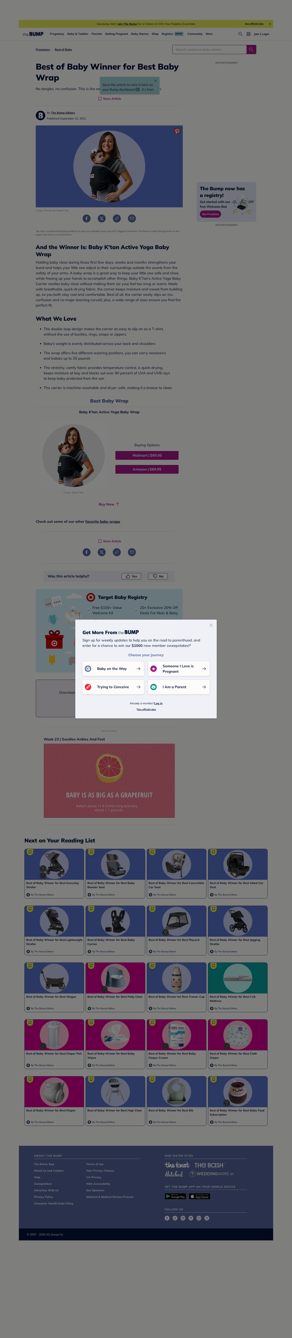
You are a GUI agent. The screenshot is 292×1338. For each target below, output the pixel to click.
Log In (158, 703)
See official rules (146, 709)
